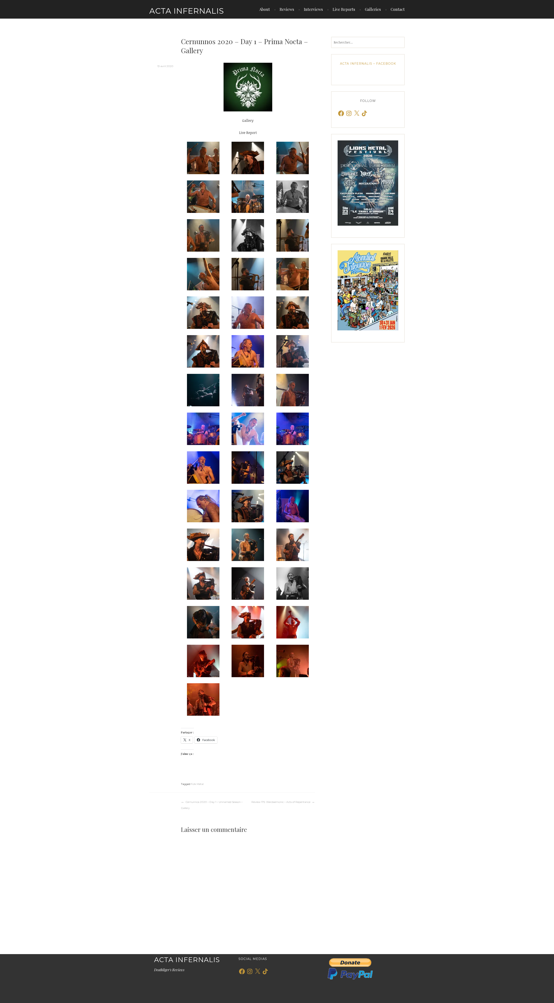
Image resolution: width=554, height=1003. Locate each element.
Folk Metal (197, 784)
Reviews (287, 9)
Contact (398, 9)
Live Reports (344, 9)
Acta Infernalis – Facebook (368, 64)
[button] (203, 158)
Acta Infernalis (186, 11)
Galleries (373, 9)
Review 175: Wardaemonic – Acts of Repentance (280, 802)
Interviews (313, 9)
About (264, 9)
